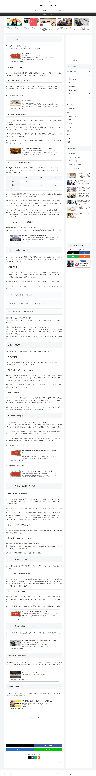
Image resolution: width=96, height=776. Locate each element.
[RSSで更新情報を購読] (39, 757)
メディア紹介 (24, 774)
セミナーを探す (8, 774)
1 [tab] (47, 34)
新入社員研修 (71, 153)
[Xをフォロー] (29, 757)
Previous (5, 25)
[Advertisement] (34, 729)
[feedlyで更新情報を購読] (35, 757)
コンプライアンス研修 (73, 157)
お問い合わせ (16, 774)
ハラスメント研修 (72, 161)
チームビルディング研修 (74, 164)
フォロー (83, 261)
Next (91, 25)
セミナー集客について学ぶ (53, 774)
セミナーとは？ (31, 774)
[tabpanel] (14, 24)
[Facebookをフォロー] (32, 757)
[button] (89, 60)
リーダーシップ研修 (73, 168)
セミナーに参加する (41, 774)
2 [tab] (49, 34)
